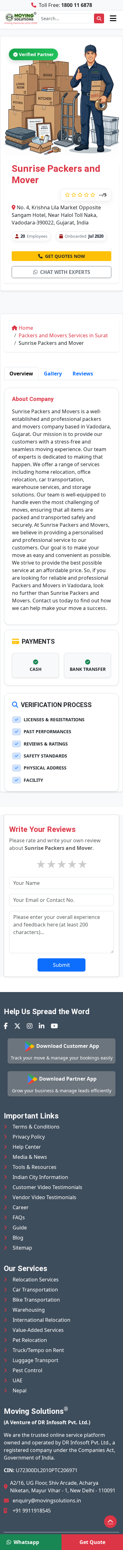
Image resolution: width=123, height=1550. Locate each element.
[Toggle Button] (113, 18)
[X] (17, 1026)
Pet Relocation (30, 1340)
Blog (18, 1237)
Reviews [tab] (83, 373)
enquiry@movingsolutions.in (47, 1500)
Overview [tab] (21, 373)
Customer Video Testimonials (47, 1187)
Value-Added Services (38, 1329)
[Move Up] (110, 1521)
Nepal (19, 1390)
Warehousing (29, 1309)
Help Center (27, 1146)
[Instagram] (29, 1026)
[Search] (99, 18)
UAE (17, 1380)
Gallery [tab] (53, 373)
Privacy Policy (29, 1136)
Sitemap (22, 1247)
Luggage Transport (35, 1360)
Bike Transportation (36, 1299)
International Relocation (41, 1319)
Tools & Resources (34, 1167)
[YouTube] (54, 1026)
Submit (61, 964)
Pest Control (27, 1370)
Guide (20, 1227)
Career (21, 1207)
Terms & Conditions (36, 1126)
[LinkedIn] (41, 1026)
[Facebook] (6, 1026)
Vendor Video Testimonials (44, 1197)
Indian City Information (40, 1177)
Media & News (30, 1156)
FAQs (19, 1217)
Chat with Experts (65, 272)
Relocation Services (36, 1279)
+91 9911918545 (32, 1510)
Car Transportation (35, 1289)
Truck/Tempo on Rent (38, 1350)
